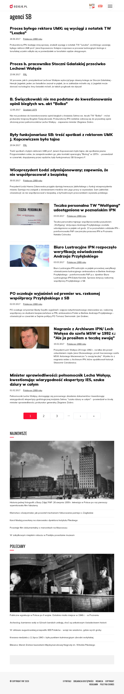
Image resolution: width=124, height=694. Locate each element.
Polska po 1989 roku (32, 39)
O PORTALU (67, 681)
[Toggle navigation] (110, 6)
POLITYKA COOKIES (107, 684)
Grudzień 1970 (30, 110)
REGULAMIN (93, 684)
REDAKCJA (99, 681)
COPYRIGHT (109, 681)
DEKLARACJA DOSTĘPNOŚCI (83, 681)
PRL (25, 74)
